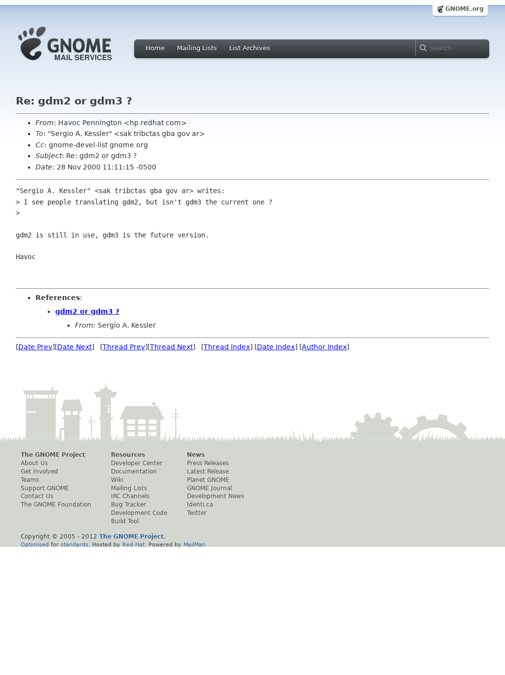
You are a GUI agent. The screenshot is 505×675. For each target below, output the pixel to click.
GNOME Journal (209, 488)
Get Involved (39, 471)
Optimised (35, 544)
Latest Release (208, 471)
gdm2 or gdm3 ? (87, 311)
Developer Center (136, 463)
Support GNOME (45, 488)
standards (74, 544)
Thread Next (171, 347)
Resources (128, 454)
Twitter (197, 512)
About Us (34, 463)
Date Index (276, 347)
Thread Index (227, 347)
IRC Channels (130, 496)
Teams (30, 479)
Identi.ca (200, 504)
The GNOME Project (53, 454)
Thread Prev (124, 347)
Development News (215, 496)
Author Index (324, 347)
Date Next (74, 347)
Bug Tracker (128, 504)
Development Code (139, 512)
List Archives (249, 48)
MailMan (194, 544)
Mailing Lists (197, 48)
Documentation (134, 471)
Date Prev (35, 347)
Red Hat (133, 544)
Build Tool (125, 521)
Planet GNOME (208, 479)
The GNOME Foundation (56, 504)
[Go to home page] (80, 63)
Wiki (117, 479)
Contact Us (37, 496)
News (196, 454)
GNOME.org (464, 8)
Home (155, 48)
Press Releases (208, 463)
